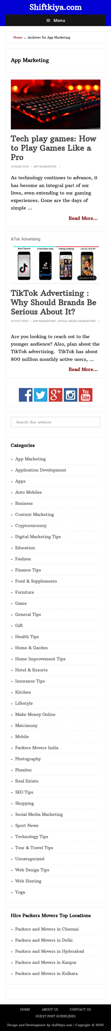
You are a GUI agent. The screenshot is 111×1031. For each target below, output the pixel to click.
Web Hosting (28, 880)
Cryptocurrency (30, 525)
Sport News (26, 825)
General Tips (28, 614)
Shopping (24, 803)
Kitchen (23, 692)
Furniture (24, 592)
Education (25, 547)
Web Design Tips (32, 869)
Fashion (23, 558)
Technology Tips (31, 836)
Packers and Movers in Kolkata (46, 973)
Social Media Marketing (77, 321)
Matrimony (26, 725)
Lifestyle (24, 703)
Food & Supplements (36, 581)
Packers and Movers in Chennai (47, 929)
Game (21, 603)
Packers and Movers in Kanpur (46, 962)
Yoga (20, 892)
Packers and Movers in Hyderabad (49, 951)
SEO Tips (24, 792)
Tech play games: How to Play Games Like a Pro (53, 148)
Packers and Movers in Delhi (44, 940)
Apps (20, 481)
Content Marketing (34, 514)
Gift (19, 625)
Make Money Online (35, 714)
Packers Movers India (36, 747)
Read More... (83, 218)
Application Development (40, 469)
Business (24, 503)
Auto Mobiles (28, 492)
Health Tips (27, 636)
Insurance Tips (30, 681)
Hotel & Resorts (31, 669)
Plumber (23, 769)
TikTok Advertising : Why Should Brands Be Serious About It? (53, 302)
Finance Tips (28, 569)
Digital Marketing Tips (38, 536)
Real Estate (26, 781)
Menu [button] (59, 20)
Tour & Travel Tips (34, 847)
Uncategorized (29, 858)
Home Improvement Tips (40, 658)
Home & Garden (31, 647)
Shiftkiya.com (55, 7)
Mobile (22, 736)
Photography (28, 758)
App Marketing (45, 166)
